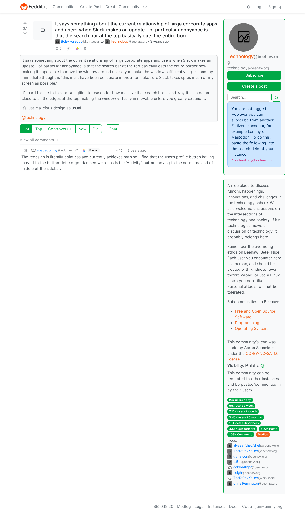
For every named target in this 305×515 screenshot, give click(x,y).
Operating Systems (252, 328)
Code (247, 506)
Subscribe (254, 75)
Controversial (60, 128)
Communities (64, 6)
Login (259, 6)
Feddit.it (38, 7)
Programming (247, 322)
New (82, 128)
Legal (199, 506)
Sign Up (275, 6)
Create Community (122, 6)
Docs (233, 506)
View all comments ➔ (39, 139)
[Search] (249, 6)
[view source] (85, 48)
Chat (113, 128)
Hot (26, 128)
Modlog (263, 434)
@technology (34, 117)
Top (38, 128)
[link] (69, 48)
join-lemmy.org (269, 506)
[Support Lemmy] (144, 6)
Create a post (254, 86)
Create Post (91, 6)
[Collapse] (25, 150)
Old (95, 128)
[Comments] (42, 30)
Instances (216, 506)
